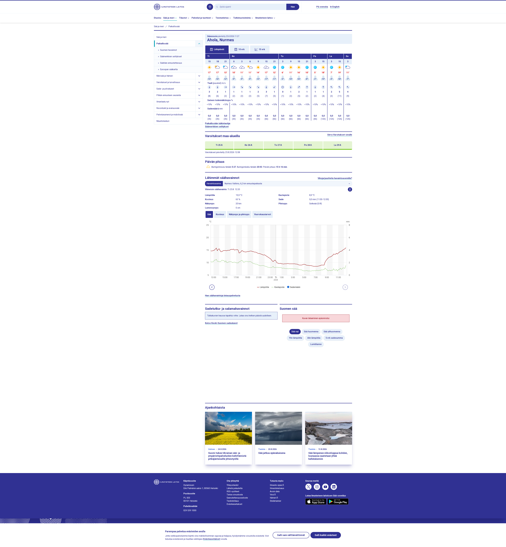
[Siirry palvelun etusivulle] (178, 7)
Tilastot (183, 18)
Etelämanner (275, 501)
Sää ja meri (168, 18)
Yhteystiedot (232, 485)
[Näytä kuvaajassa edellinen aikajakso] (212, 287)
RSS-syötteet (233, 491)
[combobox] (252, 7)
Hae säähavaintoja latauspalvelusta (222, 295)
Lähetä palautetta (234, 488)
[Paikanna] (210, 7)
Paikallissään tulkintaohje (217, 123)
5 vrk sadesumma (334, 338)
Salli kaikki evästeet (326, 535)
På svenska (322, 7)
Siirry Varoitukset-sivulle (339, 135)
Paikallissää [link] (174, 26)
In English (334, 7)
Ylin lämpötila (295, 338)
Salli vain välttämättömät (291, 535)
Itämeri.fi (274, 498)
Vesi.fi (273, 494)
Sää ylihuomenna (332, 331)
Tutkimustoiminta (242, 18)
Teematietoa (222, 18)
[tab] (217, 49)
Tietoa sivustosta (235, 494)
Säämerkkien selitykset (217, 126)
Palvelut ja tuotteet (201, 18)
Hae (293, 7)
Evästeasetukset (234, 504)
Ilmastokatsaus (277, 488)
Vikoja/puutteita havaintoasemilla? (335, 178)
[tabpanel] (278, 87)
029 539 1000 (189, 510)
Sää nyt (295, 331)
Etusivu (157, 18)
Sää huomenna (311, 331)
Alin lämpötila (313, 338)
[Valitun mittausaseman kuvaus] (350, 189)
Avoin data (274, 491)
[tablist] (278, 49)
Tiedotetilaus (233, 501)
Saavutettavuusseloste (237, 498)
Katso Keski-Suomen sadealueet (221, 323)
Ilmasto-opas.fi (277, 485)
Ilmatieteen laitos (264, 18)
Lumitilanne (316, 344)
